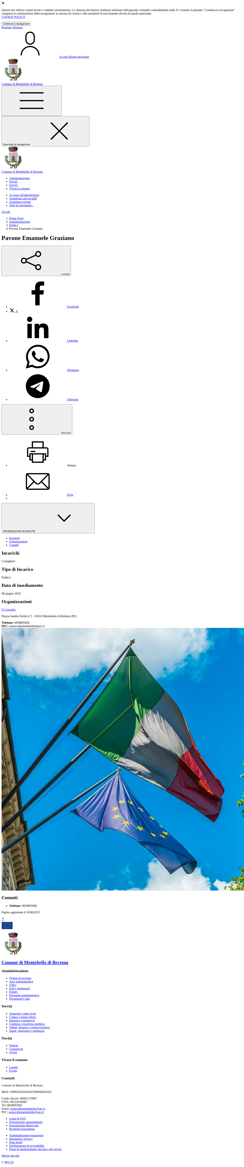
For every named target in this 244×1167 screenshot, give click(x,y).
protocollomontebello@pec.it (27, 1108)
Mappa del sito (10, 1155)
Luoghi (13, 1067)
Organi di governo (20, 978)
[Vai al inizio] (3, 919)
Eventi (13, 1070)
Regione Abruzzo (12, 27)
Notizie (13, 1045)
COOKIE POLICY (13, 17)
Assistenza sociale (20, 202)
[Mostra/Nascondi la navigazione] (32, 101)
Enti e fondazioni (19, 988)
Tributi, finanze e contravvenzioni (29, 1027)
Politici (13, 225)
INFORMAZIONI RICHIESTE (19, 531)
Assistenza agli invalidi (23, 198)
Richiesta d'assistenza (22, 1129)
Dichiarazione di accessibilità (26, 1145)
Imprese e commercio (22, 1020)
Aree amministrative (21, 981)
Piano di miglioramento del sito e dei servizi (35, 1149)
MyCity (9, 1162)
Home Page (16, 218)
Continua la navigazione (16, 23)
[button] (19, 178)
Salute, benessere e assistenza (26, 1030)
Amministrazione (19, 221)
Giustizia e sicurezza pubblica (27, 1024)
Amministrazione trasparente (26, 1135)
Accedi (6, 211)
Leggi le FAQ (17, 1118)
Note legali (15, 1142)
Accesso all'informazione (24, 195)
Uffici (12, 985)
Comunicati (16, 1049)
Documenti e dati (19, 998)
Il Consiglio (9, 609)
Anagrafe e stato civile (22, 1013)
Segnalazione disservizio (24, 1125)
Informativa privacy (21, 1138)
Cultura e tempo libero (22, 1017)
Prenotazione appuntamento (26, 1122)
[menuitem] (44, 306)
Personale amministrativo (24, 995)
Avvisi (13, 1052)
